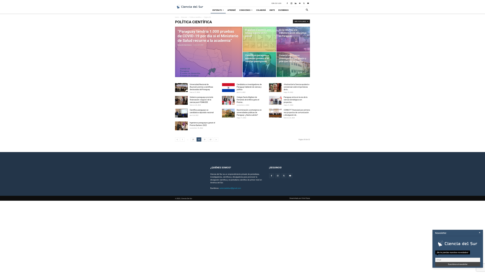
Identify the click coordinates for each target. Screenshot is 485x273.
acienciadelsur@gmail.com (230, 188)
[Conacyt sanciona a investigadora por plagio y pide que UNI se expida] (293, 64)
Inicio (177, 17)
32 (210, 139)
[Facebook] (287, 3)
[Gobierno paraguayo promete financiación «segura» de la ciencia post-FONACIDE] (181, 100)
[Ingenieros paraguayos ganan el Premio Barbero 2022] (181, 125)
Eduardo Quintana (185, 45)
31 (205, 139)
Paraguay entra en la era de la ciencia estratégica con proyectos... (295, 99)
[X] (304, 3)
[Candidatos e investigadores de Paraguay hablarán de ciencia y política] (228, 87)
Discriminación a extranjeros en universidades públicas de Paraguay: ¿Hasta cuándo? (249, 112)
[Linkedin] (295, 3)
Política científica (195, 17)
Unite (272, 10)
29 (193, 139)
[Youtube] (308, 3)
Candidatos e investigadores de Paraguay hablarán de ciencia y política (249, 86)
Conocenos (244, 10)
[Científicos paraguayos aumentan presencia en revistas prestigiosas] (259, 64)
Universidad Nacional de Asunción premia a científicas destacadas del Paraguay (201, 86)
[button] (307, 10)
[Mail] (300, 3)
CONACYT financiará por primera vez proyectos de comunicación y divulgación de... (297, 112)
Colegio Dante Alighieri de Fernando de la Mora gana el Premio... (248, 99)
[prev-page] (177, 139)
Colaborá (261, 10)
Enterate (217, 10)
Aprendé (231, 10)
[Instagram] (291, 3)
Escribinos (283, 10)
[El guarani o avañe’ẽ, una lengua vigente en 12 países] (259, 39)
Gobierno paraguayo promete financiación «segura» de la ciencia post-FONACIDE (201, 99)
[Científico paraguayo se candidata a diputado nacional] (181, 113)
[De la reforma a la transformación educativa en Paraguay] (293, 39)
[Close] (480, 233)
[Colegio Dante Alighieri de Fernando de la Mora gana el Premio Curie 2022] (228, 100)
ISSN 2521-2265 (276, 3)
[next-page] (216, 139)
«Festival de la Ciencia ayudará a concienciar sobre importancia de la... (296, 86)
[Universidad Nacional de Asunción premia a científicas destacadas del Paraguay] (181, 87)
